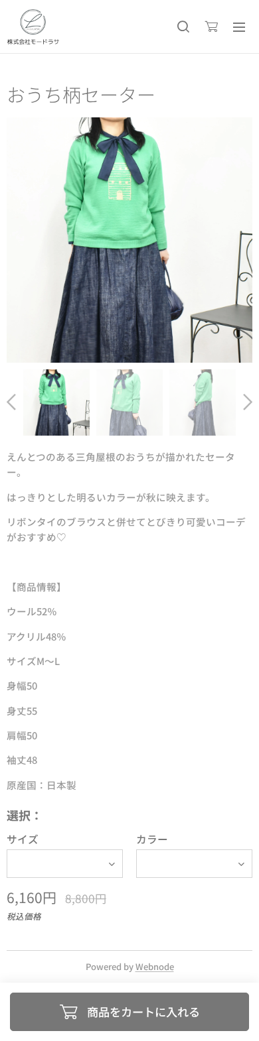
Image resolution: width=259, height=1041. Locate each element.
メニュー (239, 26)
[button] (183, 26)
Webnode (154, 966)
